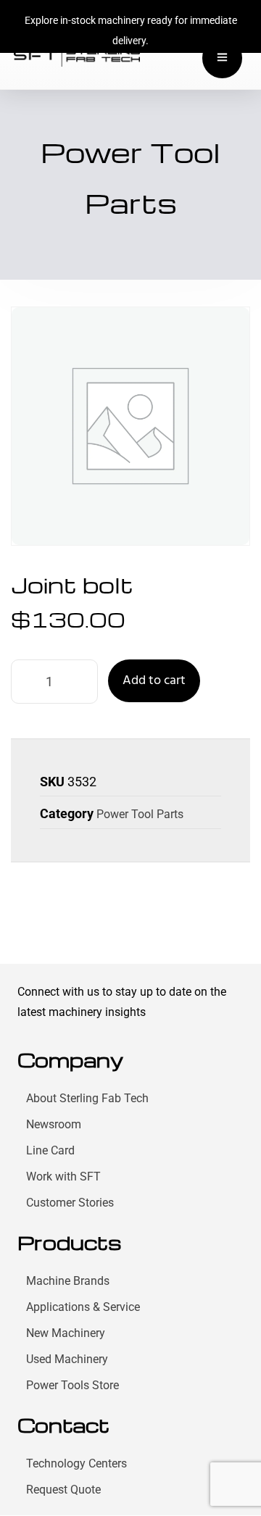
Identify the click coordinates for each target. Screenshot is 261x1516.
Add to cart (154, 680)
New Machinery (65, 1333)
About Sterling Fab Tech (87, 1098)
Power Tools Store (72, 1385)
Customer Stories (70, 1202)
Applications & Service (83, 1307)
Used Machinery (67, 1359)
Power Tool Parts (139, 814)
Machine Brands (67, 1281)
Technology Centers (76, 1463)
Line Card (50, 1150)
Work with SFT (63, 1176)
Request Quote (63, 1489)
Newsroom (53, 1124)
